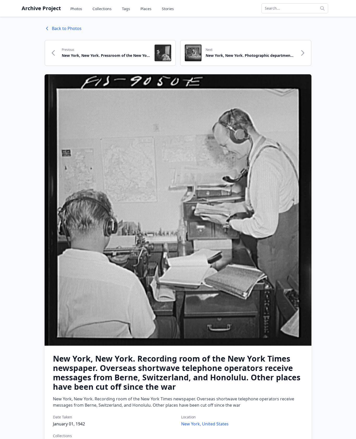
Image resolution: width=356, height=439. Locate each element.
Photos (76, 8)
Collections (102, 8)
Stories (168, 8)
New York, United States (205, 424)
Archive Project (41, 8)
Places (145, 8)
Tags (126, 8)
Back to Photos (67, 28)
